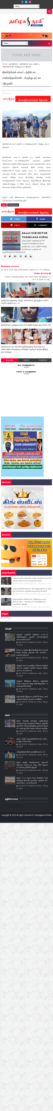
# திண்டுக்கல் (13, 205)
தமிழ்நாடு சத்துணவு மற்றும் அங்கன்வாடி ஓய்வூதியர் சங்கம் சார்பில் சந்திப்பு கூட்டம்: (24, 301)
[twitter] (26, 2)
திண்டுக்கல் (13, 64)
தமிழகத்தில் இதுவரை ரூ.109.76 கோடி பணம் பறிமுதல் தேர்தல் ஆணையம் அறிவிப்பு (32, 697)
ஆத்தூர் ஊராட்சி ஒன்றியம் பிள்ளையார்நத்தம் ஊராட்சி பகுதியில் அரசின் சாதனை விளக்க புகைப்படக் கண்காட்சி (32, 668)
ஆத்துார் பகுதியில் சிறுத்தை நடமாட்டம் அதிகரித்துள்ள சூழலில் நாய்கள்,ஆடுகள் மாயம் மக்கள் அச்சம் (32, 637)
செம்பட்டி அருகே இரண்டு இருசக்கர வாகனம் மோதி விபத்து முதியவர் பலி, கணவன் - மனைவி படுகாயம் (32, 652)
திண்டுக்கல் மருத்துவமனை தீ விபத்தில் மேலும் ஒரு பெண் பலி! (26, 324)
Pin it (17, 225)
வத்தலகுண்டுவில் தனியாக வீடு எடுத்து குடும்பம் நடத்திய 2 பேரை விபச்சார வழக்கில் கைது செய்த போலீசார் (32, 589)
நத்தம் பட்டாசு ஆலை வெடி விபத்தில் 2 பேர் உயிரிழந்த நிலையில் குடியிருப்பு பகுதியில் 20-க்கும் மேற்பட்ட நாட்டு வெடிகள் (32, 780)
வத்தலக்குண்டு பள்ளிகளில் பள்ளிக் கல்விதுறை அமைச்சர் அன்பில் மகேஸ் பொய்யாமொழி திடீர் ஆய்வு (32, 579)
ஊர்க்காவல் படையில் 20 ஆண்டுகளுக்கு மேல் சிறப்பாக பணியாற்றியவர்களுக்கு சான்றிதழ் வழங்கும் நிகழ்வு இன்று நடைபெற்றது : (24, 349)
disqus (26, 360)
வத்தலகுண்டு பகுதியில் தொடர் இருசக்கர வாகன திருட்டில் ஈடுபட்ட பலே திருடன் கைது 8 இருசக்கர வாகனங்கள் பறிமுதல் (29, 601)
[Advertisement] (26, 849)
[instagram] (30, 2)
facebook (43, 360)
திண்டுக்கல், (6, 93)
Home (4, 64)
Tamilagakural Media (42, 815)
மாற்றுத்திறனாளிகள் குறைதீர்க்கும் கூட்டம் (30, 752)
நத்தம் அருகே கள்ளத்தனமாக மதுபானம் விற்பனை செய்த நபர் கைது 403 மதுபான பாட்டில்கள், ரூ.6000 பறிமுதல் (32, 765)
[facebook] (22, 2)
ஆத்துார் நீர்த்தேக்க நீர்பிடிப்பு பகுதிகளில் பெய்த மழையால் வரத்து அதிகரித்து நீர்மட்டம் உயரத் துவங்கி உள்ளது (32, 683)
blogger (9, 360)
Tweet (17, 219)
